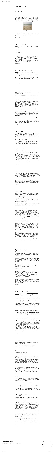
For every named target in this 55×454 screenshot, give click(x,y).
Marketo (16, 342)
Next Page (50, 436)
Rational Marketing (6, 1)
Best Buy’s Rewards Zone (19, 203)
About (52, 1)
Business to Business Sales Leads (24, 340)
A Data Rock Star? (20, 131)
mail (24, 240)
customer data (20, 73)
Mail (30, 34)
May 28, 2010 (16, 284)
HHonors (28, 216)
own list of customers (20, 253)
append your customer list (24, 56)
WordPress (51, 451)
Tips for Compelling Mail (21, 250)
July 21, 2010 (16, 124)
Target (17, 198)
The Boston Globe (18, 173)
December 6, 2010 (17, 37)
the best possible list (35, 58)
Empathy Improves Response (23, 171)
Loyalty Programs (20, 191)
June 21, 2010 (16, 184)
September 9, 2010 (17, 83)
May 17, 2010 (16, 426)
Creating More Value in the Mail (23, 90)
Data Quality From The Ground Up (25, 138)
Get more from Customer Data (23, 70)
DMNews (16, 72)
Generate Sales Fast (20, 11)
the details (19, 61)
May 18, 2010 (16, 333)
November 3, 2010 (17, 63)
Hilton (16, 210)
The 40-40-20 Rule (20, 44)
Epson (23, 233)
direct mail (17, 105)
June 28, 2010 (17, 164)
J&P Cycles (21, 224)
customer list (33, 162)
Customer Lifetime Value (22, 291)
